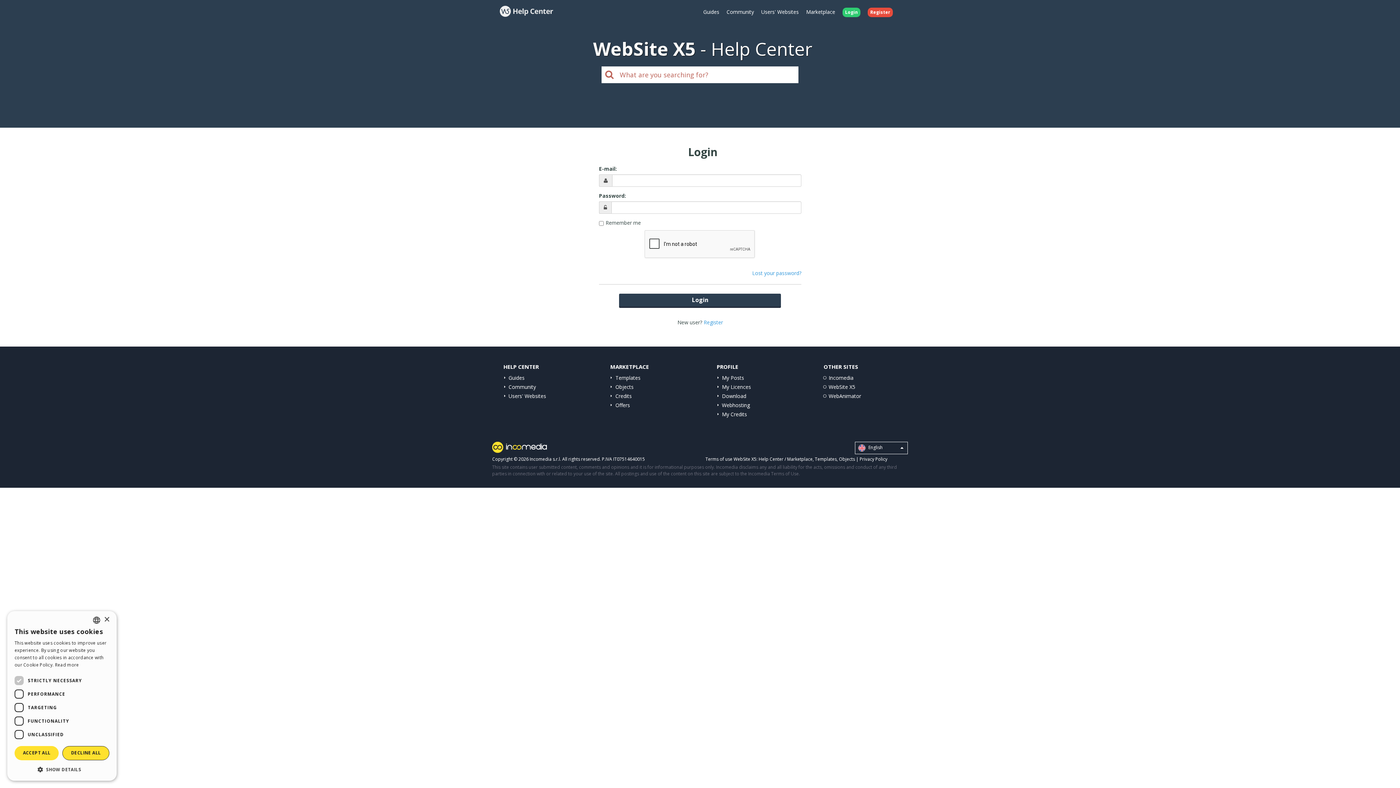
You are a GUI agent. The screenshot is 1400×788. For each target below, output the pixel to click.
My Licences (736, 386)
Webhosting (736, 405)
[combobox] (96, 620)
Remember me (623, 222)
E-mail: (608, 168)
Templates (628, 377)
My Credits (734, 414)
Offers (622, 405)
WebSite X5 (842, 386)
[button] (62, 769)
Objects (624, 386)
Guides (711, 11)
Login (700, 300)
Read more (67, 665)
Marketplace (820, 11)
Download (734, 396)
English (875, 448)
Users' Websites (780, 11)
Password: (612, 195)
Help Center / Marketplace (786, 459)
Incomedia (841, 377)
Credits (623, 396)
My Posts (733, 377)
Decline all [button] (86, 753)
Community (740, 11)
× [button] (106, 619)
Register (713, 322)
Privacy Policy (873, 459)
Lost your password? (776, 273)
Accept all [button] (37, 753)
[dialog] (62, 696)
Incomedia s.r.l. (545, 459)
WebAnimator (845, 396)
